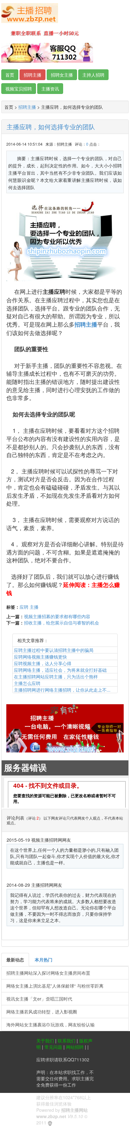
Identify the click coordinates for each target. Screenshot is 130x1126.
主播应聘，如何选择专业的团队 (51, 126)
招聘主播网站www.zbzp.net (62, 1113)
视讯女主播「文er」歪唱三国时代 (39, 998)
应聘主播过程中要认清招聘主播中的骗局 (53, 650)
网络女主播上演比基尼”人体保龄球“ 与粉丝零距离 (54, 986)
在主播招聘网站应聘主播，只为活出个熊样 (56, 676)
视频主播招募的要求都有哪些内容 (57, 616)
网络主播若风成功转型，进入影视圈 (41, 1011)
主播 (34, 607)
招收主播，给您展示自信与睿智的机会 (61, 622)
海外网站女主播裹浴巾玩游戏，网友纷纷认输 (50, 1024)
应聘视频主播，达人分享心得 (42, 663)
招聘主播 (27, 107)
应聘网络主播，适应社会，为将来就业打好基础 (60, 670)
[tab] (15, 959)
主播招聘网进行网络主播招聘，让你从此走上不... (62, 690)
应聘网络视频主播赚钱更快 (40, 656)
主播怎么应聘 (27, 683)
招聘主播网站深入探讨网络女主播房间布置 (48, 973)
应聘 (24, 607)
